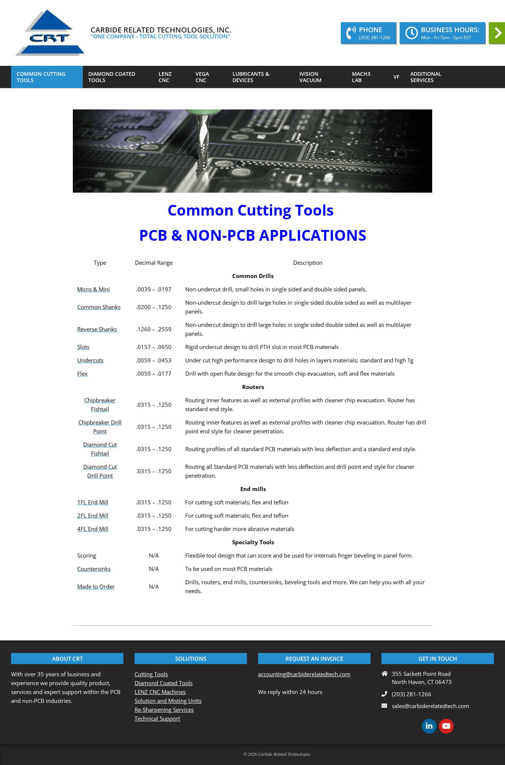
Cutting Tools (151, 674)
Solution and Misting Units (168, 700)
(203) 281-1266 (411, 694)
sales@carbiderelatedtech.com (430, 706)
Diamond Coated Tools (164, 683)
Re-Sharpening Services (164, 709)
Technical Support (157, 718)
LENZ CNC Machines (160, 691)
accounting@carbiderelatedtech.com (304, 674)
